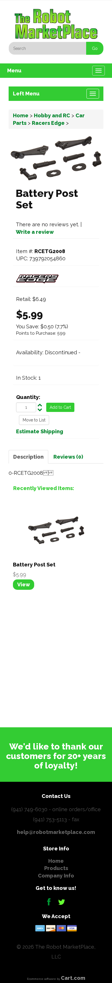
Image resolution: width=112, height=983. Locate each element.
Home (20, 115)
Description (28, 457)
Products (56, 868)
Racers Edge (48, 123)
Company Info (56, 876)
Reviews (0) (68, 457)
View (23, 584)
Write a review (35, 232)
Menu (14, 70)
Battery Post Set (34, 565)
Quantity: (28, 397)
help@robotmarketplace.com (56, 832)
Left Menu (26, 94)
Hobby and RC (52, 115)
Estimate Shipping (39, 431)
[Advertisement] (56, 657)
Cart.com (73, 978)
